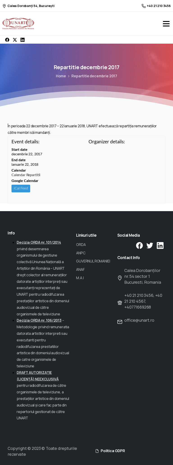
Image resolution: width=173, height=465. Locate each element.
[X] (15, 40)
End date (18, 160)
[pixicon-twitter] (150, 245)
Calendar (18, 170)
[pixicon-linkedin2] (160, 245)
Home (61, 75)
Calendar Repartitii (25, 175)
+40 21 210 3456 (159, 6)
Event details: (25, 141)
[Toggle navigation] (166, 24)
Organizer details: (107, 141)
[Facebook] (7, 40)
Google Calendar (24, 181)
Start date (19, 149)
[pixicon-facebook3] (139, 245)
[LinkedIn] (22, 40)
